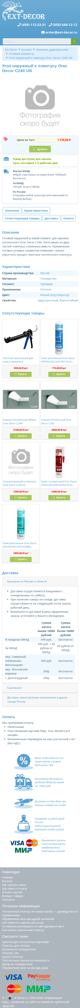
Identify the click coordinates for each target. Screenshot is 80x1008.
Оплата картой (12, 892)
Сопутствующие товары (22, 218)
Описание (12, 210)
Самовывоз (14, 687)
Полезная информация (21, 906)
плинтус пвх (10, 953)
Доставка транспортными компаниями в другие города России (37, 699)
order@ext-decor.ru (61, 32)
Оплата (68, 218)
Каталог (7, 881)
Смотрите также (15, 936)
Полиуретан (48, 278)
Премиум (46, 284)
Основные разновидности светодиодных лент (33, 926)
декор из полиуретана (17, 964)
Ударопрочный (48, 300)
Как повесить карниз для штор (23, 922)
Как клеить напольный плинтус (23, 930)
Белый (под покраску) (54, 295)
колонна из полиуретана (19, 949)
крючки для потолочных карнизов (25, 942)
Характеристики (36, 210)
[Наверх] (9, 998)
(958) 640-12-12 (65, 24)
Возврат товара (12, 896)
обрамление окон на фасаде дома (25, 968)
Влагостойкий (69, 300)
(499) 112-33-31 (34, 24)
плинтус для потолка (16, 945)
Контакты (8, 899)
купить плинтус (12, 957)
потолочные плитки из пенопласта (26, 960)
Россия (45, 273)
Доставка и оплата (14, 888)
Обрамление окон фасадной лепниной (28, 919)
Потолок (45, 289)
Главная (7, 877)
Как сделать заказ (14, 885)
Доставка (51, 218)
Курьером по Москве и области (27, 581)
